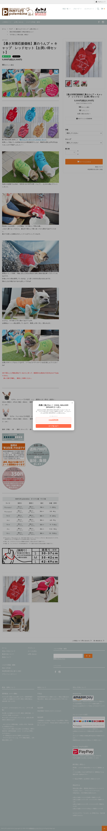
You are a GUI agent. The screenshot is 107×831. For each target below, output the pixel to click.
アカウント (100, 2)
